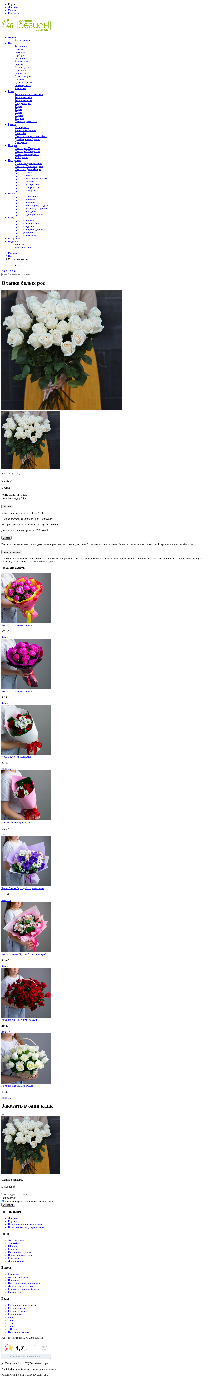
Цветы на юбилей (25, 199)
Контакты (13, 13)
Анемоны (20, 88)
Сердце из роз (23, 103)
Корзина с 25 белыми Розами (17, 1085)
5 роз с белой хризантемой (16, 756)
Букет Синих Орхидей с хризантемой (22, 888)
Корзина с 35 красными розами (19, 1019)
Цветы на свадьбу (25, 202)
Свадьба (12, 1249)
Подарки (13, 241)
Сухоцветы (21, 142)
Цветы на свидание (26, 211)
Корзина (13, 1221)
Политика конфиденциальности (26, 1227)
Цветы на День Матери (28, 169)
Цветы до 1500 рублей (27, 148)
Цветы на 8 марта (25, 190)
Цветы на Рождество (26, 181)
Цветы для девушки (26, 226)
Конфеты (20, 244)
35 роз (18, 112)
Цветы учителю (24, 232)
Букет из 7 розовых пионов (16, 691)
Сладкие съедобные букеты (23, 1289)
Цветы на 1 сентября (26, 196)
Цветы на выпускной (27, 184)
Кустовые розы (23, 82)
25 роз (18, 109)
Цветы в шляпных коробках (31, 136)
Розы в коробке (23, 97)
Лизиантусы (22, 67)
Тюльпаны (21, 46)
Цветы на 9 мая (23, 175)
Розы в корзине (23, 100)
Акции (12, 37)
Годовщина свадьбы (19, 1252)
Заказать (6, 637)
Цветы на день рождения (29, 214)
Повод (11, 193)
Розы (11, 91)
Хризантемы (22, 61)
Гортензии (21, 70)
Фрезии (19, 64)
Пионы (19, 49)
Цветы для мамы (24, 220)
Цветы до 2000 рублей (27, 151)
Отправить (8, 1205)
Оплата (12, 10)
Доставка (13, 7)
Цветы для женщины (27, 223)
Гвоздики (20, 52)
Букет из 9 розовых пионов (16, 625)
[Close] (2, 1114)
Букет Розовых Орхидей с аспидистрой (23, 954)
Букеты (12, 124)
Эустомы (20, 79)
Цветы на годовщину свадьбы (32, 205)
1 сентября (14, 1243)
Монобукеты (22, 127)
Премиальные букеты (27, 154)
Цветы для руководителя (29, 229)
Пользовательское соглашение (25, 1224)
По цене (12, 145)
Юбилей (13, 1246)
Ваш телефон (8, 1197)
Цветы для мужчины (26, 235)
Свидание (13, 1258)
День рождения (17, 1261)
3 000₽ (13, 271)
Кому (11, 217)
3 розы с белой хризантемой (17, 822)
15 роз (18, 106)
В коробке (20, 133)
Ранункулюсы (23, 85)
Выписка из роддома (20, 1255)
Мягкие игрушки (24, 247)
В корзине (14, 238)
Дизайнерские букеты (27, 139)
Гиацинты (20, 73)
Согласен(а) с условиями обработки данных (30, 1201)
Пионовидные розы (26, 121)
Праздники (14, 160)
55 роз (11, 1326)
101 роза (19, 118)
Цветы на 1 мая (23, 172)
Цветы (12, 43)
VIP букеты (21, 157)
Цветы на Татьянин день (29, 166)
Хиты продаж (22, 40)
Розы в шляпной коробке (29, 94)
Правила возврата (12, 552)
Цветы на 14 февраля (27, 187)
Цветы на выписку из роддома (32, 208)
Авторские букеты (25, 130)
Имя (3, 1194)
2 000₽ (5, 271)
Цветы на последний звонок (31, 178)
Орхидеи (20, 58)
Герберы (19, 55)
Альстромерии (23, 76)
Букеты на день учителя (28, 163)
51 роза (19, 115)
